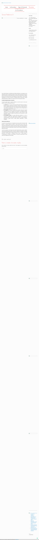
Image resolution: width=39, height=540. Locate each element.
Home (6, 7)
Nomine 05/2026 (33, 527)
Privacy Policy (31, 534)
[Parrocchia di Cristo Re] (6, 2)
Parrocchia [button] (31, 7)
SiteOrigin (17, 539)
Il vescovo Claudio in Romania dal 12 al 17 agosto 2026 (34, 525)
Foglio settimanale (22, 7)
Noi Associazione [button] (19, 10)
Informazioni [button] (13, 7)
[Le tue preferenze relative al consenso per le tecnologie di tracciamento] (37, 538)
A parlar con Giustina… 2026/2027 (32, 515)
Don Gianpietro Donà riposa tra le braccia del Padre (34, 529)
